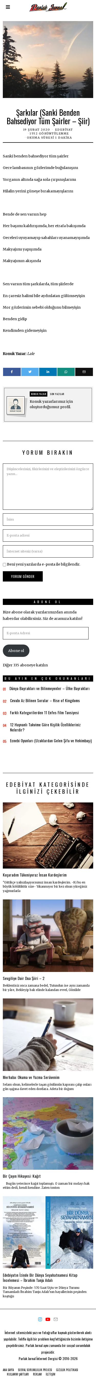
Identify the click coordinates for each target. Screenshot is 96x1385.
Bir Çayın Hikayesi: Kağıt (22, 1176)
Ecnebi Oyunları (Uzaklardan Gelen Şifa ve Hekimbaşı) (51, 740)
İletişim (50, 1374)
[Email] (84, 372)
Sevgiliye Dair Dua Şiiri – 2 (24, 978)
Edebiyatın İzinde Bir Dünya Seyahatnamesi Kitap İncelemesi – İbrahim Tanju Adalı (40, 1277)
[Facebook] (12, 372)
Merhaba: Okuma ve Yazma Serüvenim (31, 1077)
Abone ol (16, 650)
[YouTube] (47, 1319)
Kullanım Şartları (18, 1374)
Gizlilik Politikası (67, 1370)
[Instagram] (40, 1319)
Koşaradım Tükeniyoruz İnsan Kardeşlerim (35, 875)
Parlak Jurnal (27, 1358)
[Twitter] (30, 372)
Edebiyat (64, 129)
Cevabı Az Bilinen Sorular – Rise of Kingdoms (45, 700)
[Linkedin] (48, 372)
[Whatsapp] (66, 372)
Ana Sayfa (8, 1370)
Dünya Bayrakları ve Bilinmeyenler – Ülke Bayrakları (49, 688)
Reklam (37, 1374)
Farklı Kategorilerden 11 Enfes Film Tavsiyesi (44, 712)
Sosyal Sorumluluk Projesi (35, 1370)
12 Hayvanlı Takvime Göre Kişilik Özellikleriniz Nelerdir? (45, 727)
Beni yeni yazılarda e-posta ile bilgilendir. (43, 564)
